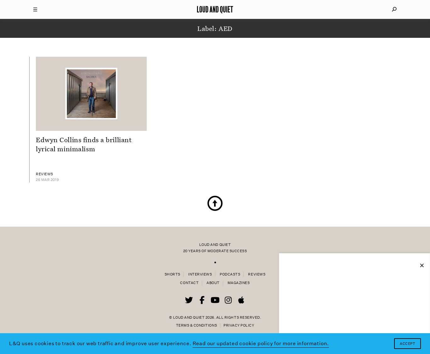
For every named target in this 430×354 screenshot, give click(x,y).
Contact (189, 283)
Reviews (256, 274)
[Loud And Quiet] (215, 9)
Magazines (239, 283)
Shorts (172, 274)
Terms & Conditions (196, 325)
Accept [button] (407, 343)
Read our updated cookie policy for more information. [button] (261, 343)
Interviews (200, 274)
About (213, 283)
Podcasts (230, 274)
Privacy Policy (238, 325)
